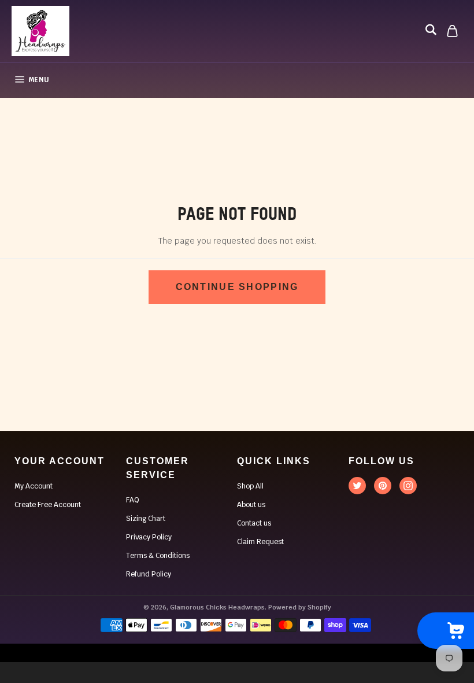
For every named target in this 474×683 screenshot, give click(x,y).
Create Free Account (47, 504)
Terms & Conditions (158, 555)
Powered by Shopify (299, 607)
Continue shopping (237, 287)
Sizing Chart (145, 518)
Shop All (250, 486)
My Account (33, 486)
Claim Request (260, 541)
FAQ (132, 500)
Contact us (254, 523)
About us (251, 504)
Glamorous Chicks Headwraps (217, 607)
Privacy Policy (149, 537)
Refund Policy (148, 574)
